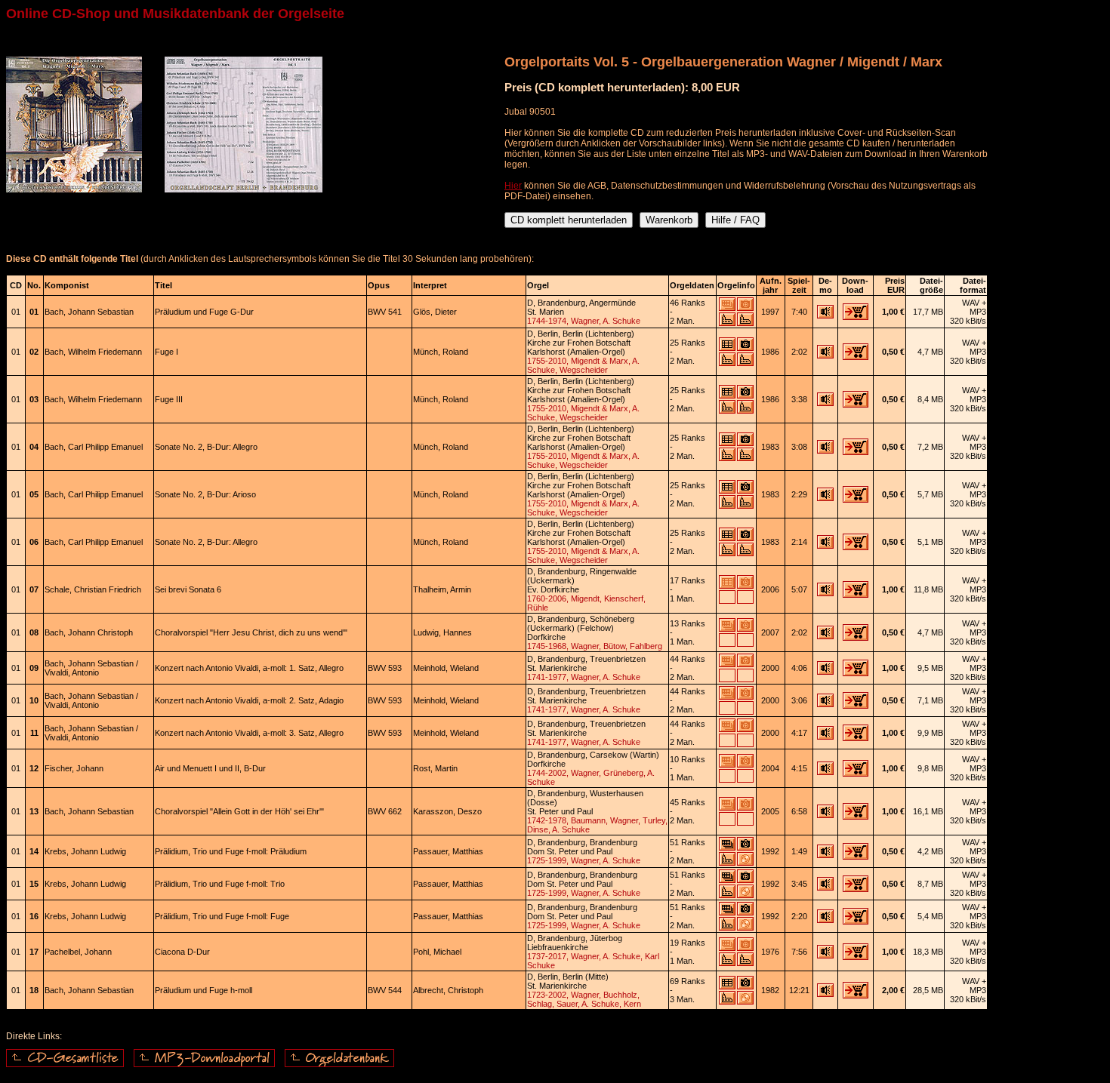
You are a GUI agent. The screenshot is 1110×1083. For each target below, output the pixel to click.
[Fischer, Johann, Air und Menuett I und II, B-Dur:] (825, 772)
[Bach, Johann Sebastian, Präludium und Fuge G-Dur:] (825, 315)
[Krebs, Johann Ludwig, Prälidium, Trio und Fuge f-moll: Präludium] (825, 855)
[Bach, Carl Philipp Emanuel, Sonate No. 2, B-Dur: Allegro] (825, 450)
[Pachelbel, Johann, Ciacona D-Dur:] (825, 955)
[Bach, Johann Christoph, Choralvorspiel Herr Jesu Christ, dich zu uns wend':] (825, 636)
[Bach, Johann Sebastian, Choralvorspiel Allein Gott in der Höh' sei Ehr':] (825, 815)
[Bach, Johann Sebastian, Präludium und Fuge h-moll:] (825, 993)
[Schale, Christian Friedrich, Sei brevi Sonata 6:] (825, 593)
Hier (513, 185)
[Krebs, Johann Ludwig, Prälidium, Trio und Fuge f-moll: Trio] (825, 887)
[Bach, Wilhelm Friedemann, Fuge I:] (825, 355)
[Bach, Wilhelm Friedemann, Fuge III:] (825, 403)
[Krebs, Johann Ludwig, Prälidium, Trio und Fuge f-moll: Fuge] (825, 920)
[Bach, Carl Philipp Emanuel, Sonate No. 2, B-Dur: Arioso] (825, 498)
